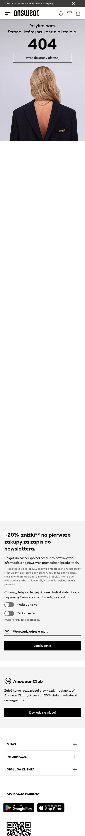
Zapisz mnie (42, 646)
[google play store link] (19, 807)
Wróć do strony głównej (42, 58)
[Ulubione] (69, 13)
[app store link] (53, 807)
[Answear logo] (26, 13)
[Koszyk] (78, 13)
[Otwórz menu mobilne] (7, 13)
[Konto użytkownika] (61, 13)
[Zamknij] (73, 3)
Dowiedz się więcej (42, 712)
